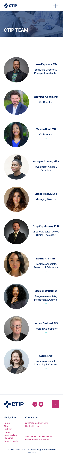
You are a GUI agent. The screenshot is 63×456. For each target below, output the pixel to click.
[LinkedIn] (34, 404)
